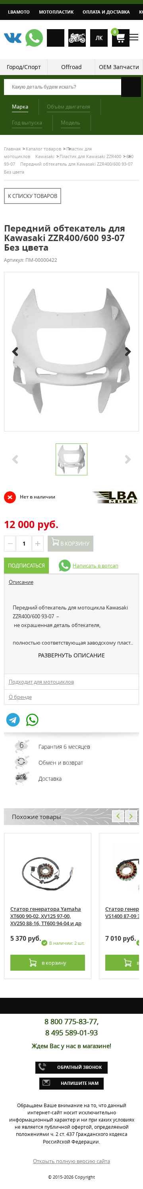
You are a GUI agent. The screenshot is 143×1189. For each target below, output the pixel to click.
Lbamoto (19, 12)
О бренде (20, 696)
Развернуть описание (71, 655)
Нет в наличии (29, 497)
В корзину (74, 543)
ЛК (99, 38)
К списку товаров (32, 196)
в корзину (53, 962)
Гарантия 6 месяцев (64, 746)
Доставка (50, 778)
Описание (21, 582)
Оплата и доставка (106, 12)
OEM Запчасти (119, 67)
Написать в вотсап (95, 565)
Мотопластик (56, 12)
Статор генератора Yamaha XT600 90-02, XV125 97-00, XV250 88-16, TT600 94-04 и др (45, 916)
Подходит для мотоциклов (41, 681)
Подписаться (26, 565)
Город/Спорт (24, 67)
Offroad (71, 67)
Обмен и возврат (61, 762)
